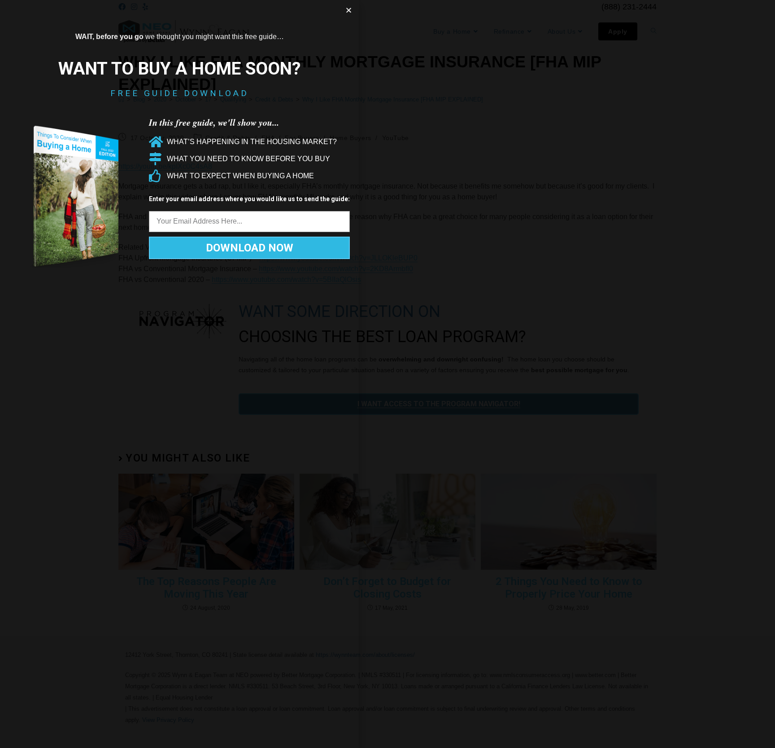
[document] (387, 374)
